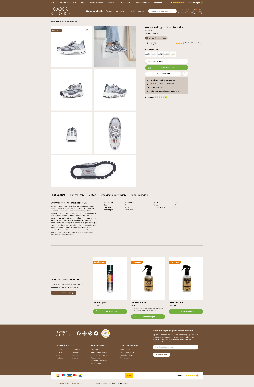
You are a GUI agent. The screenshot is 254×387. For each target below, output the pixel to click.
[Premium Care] (186, 285)
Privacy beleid (122, 383)
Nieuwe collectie (94, 11)
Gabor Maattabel (127, 352)
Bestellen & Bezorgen (99, 355)
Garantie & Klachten (99, 361)
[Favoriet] (185, 73)
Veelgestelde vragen (99, 352)
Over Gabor (125, 349)
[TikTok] (96, 333)
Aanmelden (161, 355)
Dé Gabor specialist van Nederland (149, 2)
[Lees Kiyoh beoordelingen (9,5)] (201, 2)
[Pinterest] (90, 333)
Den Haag (76, 349)
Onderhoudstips (126, 355)
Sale (133, 11)
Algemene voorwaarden (105, 383)
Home (53, 21)
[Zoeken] (175, 11)
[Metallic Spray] (110, 285)
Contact (94, 349)
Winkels (141, 11)
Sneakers (73, 21)
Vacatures (124, 358)
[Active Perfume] (148, 288)
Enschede (75, 352)
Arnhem (59, 352)
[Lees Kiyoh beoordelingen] (166, 97)
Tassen (109, 11)
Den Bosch (60, 358)
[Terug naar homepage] (60, 11)
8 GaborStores (124, 2)
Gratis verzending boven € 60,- (64, 2)
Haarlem (75, 355)
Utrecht (75, 358)
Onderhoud (121, 11)
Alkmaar (59, 349)
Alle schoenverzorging (63, 293)
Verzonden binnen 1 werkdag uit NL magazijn (97, 2)
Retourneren (96, 358)
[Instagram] (84, 333)
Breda (58, 355)
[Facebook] (79, 333)
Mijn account (96, 363)
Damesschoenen (62, 21)
